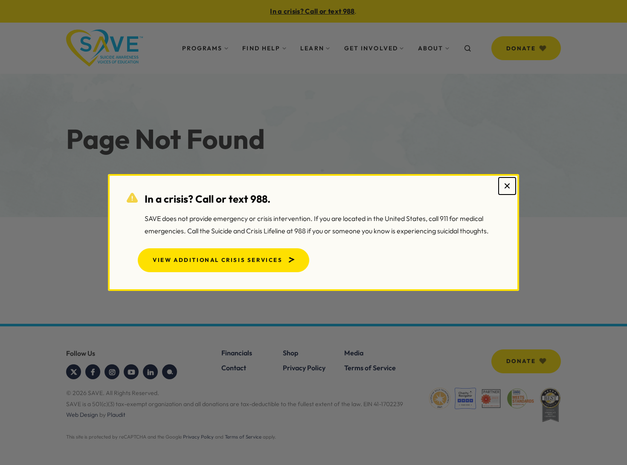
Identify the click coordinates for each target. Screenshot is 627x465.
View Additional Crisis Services (218, 259)
